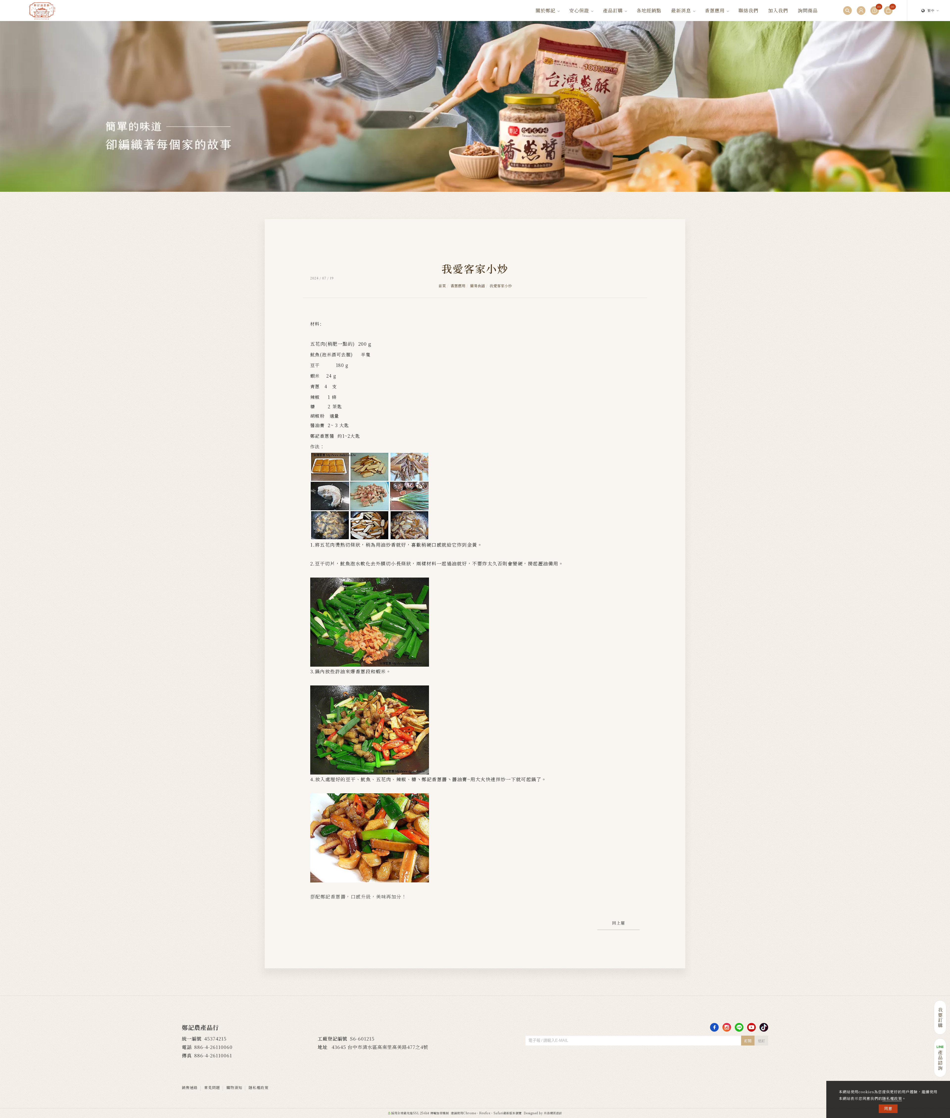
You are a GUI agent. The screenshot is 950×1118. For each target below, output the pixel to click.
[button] (847, 10)
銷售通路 (190, 1087)
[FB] (714, 1027)
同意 (888, 1108)
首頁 (442, 285)
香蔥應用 (715, 10)
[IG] (726, 1027)
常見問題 (212, 1087)
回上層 (618, 923)
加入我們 (778, 10)
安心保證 (579, 10)
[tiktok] (764, 1027)
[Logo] (42, 10)
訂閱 (748, 1040)
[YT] (751, 1027)
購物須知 (234, 1087)
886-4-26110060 (213, 1047)
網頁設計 (556, 1113)
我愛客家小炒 (501, 285)
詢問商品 (808, 10)
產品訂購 (613, 10)
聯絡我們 (748, 10)
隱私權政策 (892, 1098)
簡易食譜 (477, 285)
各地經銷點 (649, 10)
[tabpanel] (475, 106)
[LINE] (739, 1027)
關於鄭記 (545, 10)
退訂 (761, 1040)
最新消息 (681, 10)
